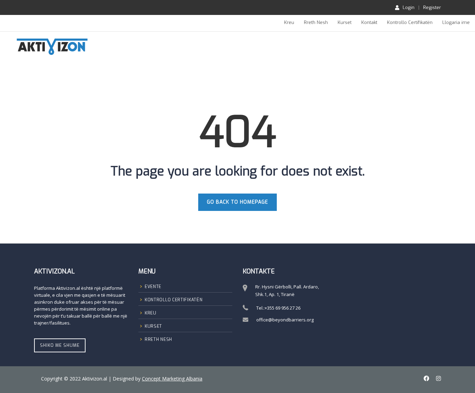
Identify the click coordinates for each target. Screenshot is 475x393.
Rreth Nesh (316, 22)
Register (432, 7)
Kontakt (369, 22)
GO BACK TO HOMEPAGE (237, 202)
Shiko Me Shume (60, 345)
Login (408, 7)
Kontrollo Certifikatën (410, 22)
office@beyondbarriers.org (285, 320)
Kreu (289, 22)
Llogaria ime (456, 22)
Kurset (345, 22)
